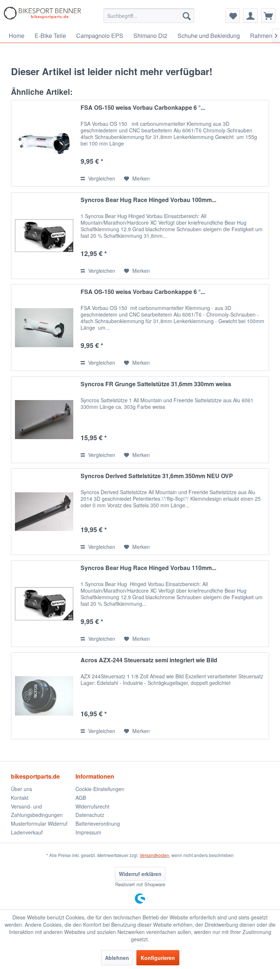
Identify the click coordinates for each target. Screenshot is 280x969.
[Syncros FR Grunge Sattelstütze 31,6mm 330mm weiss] (44, 419)
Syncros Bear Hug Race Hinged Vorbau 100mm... (148, 200)
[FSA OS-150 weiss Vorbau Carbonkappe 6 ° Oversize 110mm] (44, 143)
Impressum (88, 832)
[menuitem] (149, 15)
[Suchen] (186, 15)
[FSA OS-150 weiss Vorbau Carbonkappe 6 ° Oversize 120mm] (44, 327)
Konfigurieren (158, 957)
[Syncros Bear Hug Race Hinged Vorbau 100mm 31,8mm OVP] (44, 235)
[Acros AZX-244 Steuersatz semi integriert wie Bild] (44, 695)
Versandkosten (154, 855)
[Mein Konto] (250, 15)
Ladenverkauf (27, 832)
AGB (80, 797)
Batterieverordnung (97, 823)
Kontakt (19, 797)
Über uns (21, 788)
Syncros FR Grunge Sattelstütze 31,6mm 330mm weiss (156, 384)
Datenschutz (89, 814)
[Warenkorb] (268, 15)
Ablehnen (117, 957)
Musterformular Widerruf (39, 823)
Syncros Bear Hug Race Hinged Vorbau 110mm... (148, 568)
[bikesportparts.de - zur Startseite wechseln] (42, 16)
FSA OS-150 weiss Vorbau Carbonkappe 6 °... (143, 108)
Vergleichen (101, 178)
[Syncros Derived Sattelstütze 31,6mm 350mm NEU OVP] (44, 511)
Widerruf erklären (140, 873)
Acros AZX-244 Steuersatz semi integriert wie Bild (149, 660)
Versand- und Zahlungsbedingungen (37, 811)
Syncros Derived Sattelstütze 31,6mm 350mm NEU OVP (157, 476)
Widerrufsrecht (92, 806)
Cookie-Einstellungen (99, 788)
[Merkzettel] (232, 15)
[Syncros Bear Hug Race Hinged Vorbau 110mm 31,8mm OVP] (44, 603)
